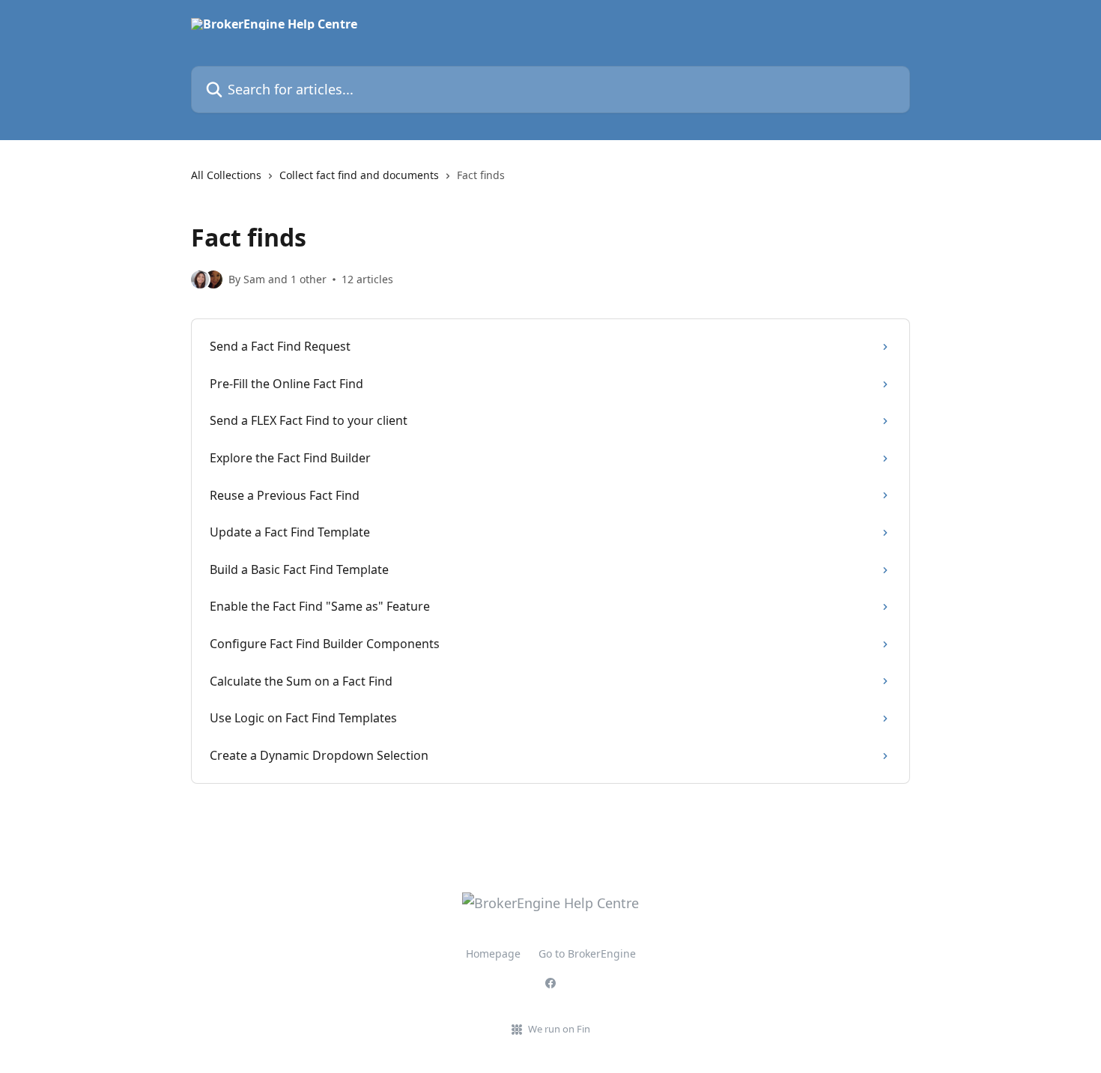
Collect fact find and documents (359, 175)
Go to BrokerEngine (587, 953)
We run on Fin (559, 1029)
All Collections (226, 175)
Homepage (493, 953)
